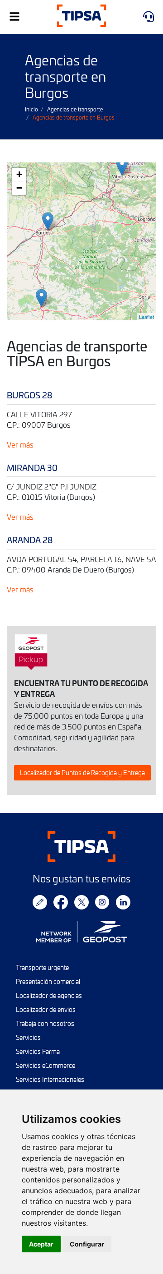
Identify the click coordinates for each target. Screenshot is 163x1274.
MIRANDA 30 (32, 467)
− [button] (19, 188)
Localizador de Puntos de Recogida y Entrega (82, 772)
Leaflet (146, 316)
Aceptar (41, 1244)
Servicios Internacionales (50, 1079)
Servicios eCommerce (45, 1065)
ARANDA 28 (30, 539)
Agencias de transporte (75, 109)
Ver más (20, 444)
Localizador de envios (46, 1009)
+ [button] (19, 174)
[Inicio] (81, 17)
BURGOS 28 (29, 395)
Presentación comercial (48, 981)
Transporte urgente (42, 967)
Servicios (28, 1037)
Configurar (87, 1244)
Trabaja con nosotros (45, 1023)
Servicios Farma (38, 1051)
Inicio (31, 109)
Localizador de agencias (49, 995)
